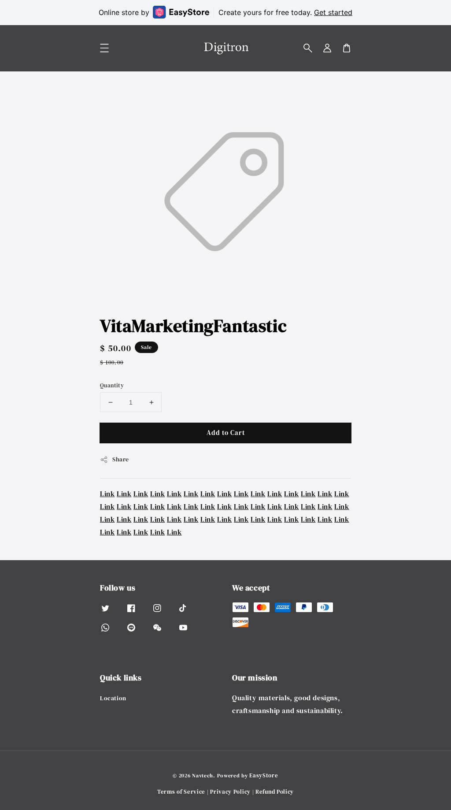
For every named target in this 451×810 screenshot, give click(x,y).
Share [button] (120, 459)
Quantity (112, 385)
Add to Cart (226, 432)
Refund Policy (274, 791)
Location (113, 698)
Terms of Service (181, 791)
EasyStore (263, 775)
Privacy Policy (230, 791)
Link (107, 493)
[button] (308, 48)
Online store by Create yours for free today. (225, 12)
